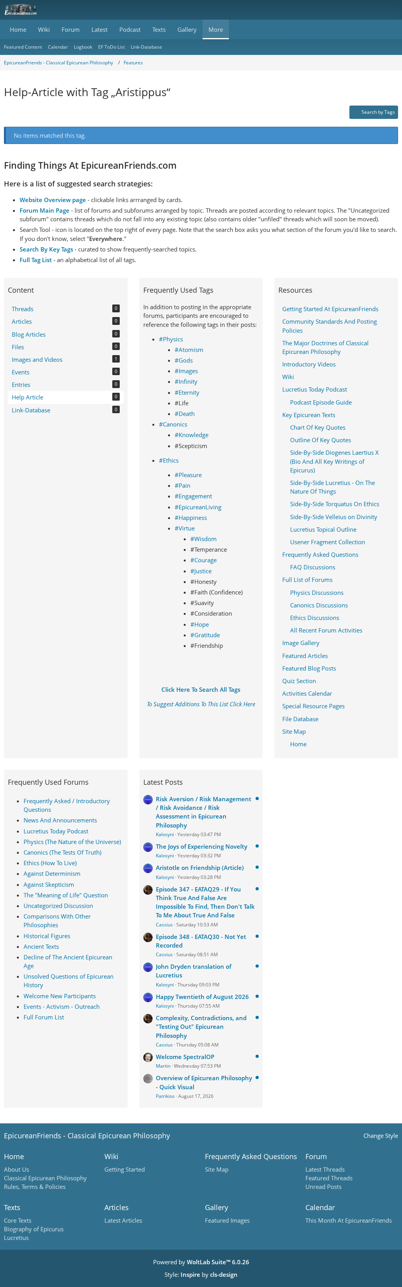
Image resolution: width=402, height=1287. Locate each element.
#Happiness (191, 517)
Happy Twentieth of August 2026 (202, 997)
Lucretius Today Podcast (56, 831)
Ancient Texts (41, 946)
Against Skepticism (49, 884)
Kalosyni (165, 834)
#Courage (203, 560)
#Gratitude (205, 635)
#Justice (201, 571)
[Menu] (392, 10)
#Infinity (186, 381)
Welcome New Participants (60, 996)
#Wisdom (203, 539)
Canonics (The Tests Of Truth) (62, 852)
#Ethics (169, 460)
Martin (163, 1066)
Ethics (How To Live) (50, 863)
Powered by (201, 1262)
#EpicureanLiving (198, 507)
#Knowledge (191, 435)
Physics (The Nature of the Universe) (72, 842)
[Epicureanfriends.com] (20, 10)
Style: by (201, 1274)
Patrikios (165, 1096)
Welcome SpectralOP (185, 1057)
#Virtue (185, 528)
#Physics (171, 339)
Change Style (381, 1135)
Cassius (164, 924)
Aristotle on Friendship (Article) (200, 867)
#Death (185, 413)
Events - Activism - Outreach (62, 1006)
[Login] (372, 10)
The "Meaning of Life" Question (66, 895)
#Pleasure (188, 475)
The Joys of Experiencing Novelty (201, 846)
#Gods (184, 360)
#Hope (199, 624)
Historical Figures (47, 936)
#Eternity (187, 392)
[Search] (352, 10)
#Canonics (173, 424)
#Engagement (193, 496)
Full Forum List (44, 1017)
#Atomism (189, 350)
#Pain (182, 485)
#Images (186, 371)
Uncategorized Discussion (58, 906)
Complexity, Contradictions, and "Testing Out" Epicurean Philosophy (201, 1026)
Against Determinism (52, 873)
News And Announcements (60, 820)
